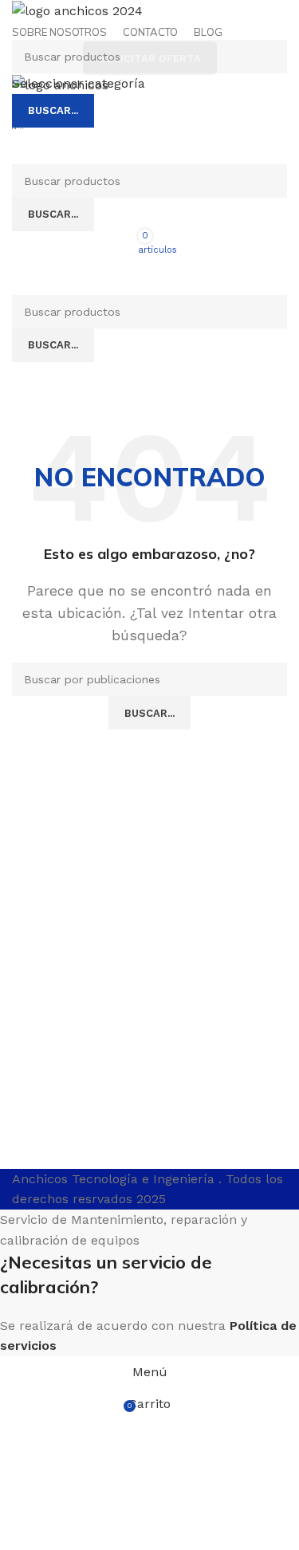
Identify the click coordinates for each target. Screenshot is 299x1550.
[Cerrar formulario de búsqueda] (20, 20)
